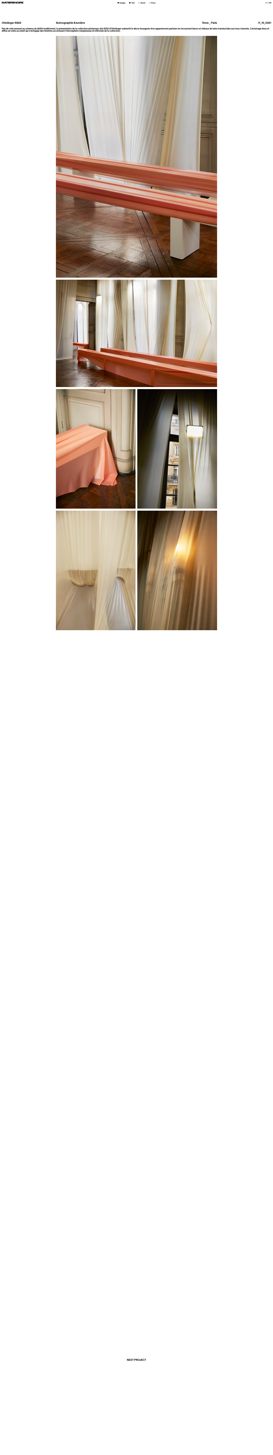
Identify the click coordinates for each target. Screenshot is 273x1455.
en (266, 3)
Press (153, 3)
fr (270, 3)
